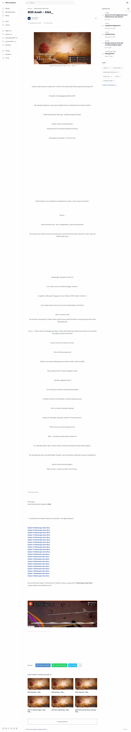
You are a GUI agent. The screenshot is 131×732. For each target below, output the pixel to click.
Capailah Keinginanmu (112, 25)
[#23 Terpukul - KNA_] (86, 684)
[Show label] (109, 85)
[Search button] (27, 3)
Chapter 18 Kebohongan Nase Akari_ (39, 532)
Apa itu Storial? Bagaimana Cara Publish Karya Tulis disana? (116, 16)
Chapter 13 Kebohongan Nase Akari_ (39, 544)
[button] (127, 2)
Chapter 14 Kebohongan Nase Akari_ (39, 542)
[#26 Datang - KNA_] (62, 684)
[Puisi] (107, 23)
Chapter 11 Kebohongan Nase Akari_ (39, 549)
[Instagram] (6, 728)
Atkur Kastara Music (32, 631)
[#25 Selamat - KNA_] (39, 684)
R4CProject (58, 729)
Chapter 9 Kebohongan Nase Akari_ (39, 554)
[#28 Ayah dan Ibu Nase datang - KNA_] (86, 701)
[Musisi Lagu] (109, 51)
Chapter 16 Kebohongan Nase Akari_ (39, 537)
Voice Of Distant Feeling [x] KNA (43, 631)
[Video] (114, 51)
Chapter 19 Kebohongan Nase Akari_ (39, 530)
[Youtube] (11, 728)
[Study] (107, 13)
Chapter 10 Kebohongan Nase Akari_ (39, 552)
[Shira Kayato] (35, 18)
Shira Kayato (10, 3)
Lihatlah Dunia (110, 34)
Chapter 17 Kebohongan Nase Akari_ (39, 535)
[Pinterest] (16, 728)
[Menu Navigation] (3, 3)
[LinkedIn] (14, 728)
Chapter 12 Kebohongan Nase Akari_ (39, 547)
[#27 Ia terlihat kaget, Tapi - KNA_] (39, 701)
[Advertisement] (62, 167)
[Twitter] (8, 728)
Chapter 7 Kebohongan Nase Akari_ (39, 559)
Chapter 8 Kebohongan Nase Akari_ (39, 556)
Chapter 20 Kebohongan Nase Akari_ (39, 528)
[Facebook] (3, 728)
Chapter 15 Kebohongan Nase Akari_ (39, 540)
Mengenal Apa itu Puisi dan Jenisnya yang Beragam (114, 44)
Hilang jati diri (109, 53)
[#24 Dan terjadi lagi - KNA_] (62, 701)
